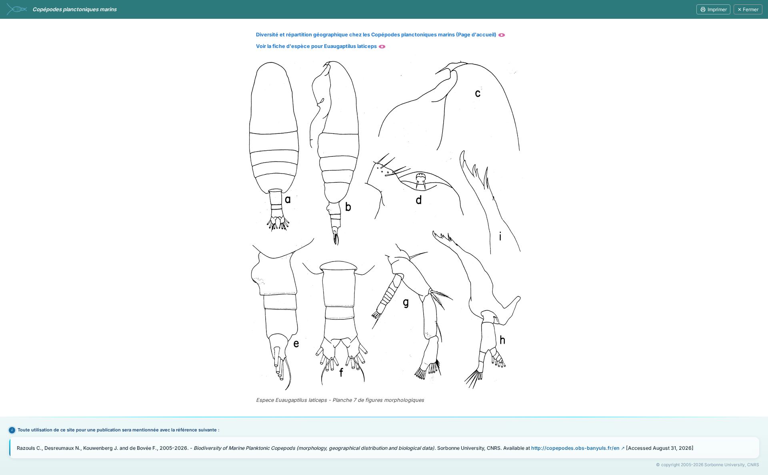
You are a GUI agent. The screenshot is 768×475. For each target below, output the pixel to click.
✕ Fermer (748, 9)
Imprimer (717, 9)
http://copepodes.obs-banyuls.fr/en (575, 448)
